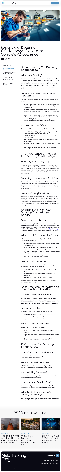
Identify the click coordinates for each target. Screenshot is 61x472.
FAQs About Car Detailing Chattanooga (8, 84)
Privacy (50, 467)
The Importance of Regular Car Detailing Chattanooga (9, 73)
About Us (46, 467)
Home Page (46, 460)
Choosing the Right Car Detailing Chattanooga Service (9, 76)
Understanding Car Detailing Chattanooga (8, 69)
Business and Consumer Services (8, 44)
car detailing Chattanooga (51, 229)
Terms (54, 467)
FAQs (57, 460)
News (52, 460)
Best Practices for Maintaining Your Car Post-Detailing (9, 80)
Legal (57, 467)
